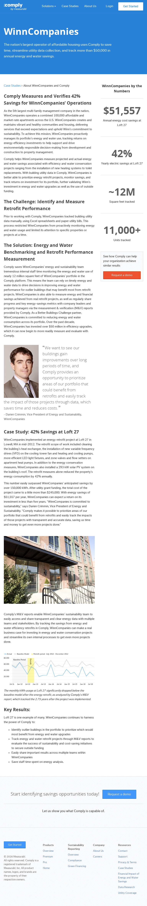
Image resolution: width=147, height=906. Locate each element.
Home (46, 868)
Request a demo (121, 275)
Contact (122, 851)
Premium (48, 856)
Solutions (48, 6)
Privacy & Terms (127, 862)
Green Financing (77, 866)
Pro (45, 862)
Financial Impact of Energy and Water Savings (128, 878)
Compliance (75, 860)
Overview (48, 851)
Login (109, 6)
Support (122, 856)
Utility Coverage (127, 893)
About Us (90, 6)
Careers (97, 856)
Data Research (126, 887)
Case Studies (70, 6)
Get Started (130, 6)
